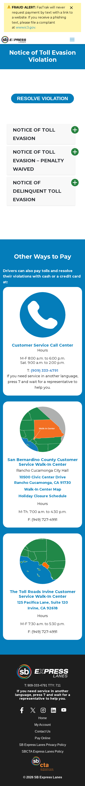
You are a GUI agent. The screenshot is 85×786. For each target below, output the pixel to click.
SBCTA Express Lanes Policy (42, 751)
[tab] (41, 134)
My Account (42, 724)
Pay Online (42, 738)
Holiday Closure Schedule (43, 496)
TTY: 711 (54, 685)
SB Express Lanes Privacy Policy (42, 744)
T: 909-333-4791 (35, 685)
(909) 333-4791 (44, 370)
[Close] (71, 7)
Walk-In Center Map (42, 489)
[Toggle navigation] (72, 40)
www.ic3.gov (25, 27)
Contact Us (42, 731)
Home (42, 718)
